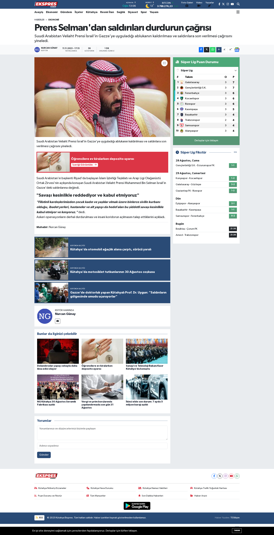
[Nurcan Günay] (44, 316)
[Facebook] (214, 476)
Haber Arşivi (200, 496)
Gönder (44, 454)
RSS (41, 517)
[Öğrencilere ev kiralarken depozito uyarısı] (102, 351)
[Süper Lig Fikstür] (235, 152)
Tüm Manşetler (98, 496)
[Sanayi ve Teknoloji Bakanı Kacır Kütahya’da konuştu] (147, 351)
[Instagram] (225, 476)
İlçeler (79, 12)
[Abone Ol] (237, 49)
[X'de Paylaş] (206, 49)
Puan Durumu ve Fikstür (50, 496)
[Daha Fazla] (219, 49)
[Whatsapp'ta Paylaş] (212, 49)
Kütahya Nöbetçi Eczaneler (52, 488)
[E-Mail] (57, 321)
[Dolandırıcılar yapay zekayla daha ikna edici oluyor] (58, 351)
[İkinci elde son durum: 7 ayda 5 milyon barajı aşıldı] (147, 387)
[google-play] (137, 505)
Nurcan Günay (65, 314)
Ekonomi (52, 12)
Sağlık (121, 12)
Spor (144, 12)
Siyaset (133, 12)
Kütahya (92, 12)
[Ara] (238, 4)
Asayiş (38, 12)
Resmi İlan (107, 12)
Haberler (39, 20)
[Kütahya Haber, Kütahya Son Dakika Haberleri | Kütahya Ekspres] (46, 4)
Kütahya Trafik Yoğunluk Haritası (210, 488)
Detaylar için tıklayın (206, 140)
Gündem (66, 12)
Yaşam (154, 12)
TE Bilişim (235, 517)
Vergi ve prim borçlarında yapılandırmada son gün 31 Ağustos (98, 404)
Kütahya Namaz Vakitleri (155, 488)
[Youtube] (231, 476)
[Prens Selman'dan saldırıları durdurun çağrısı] (102, 97)
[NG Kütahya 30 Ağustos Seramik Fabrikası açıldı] (58, 387)
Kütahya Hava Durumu (102, 488)
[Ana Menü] (238, 12)
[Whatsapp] (237, 476)
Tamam (237, 530)
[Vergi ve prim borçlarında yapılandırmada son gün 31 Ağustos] (102, 387)
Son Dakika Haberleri (152, 496)
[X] (219, 476)
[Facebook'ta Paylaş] (201, 49)
